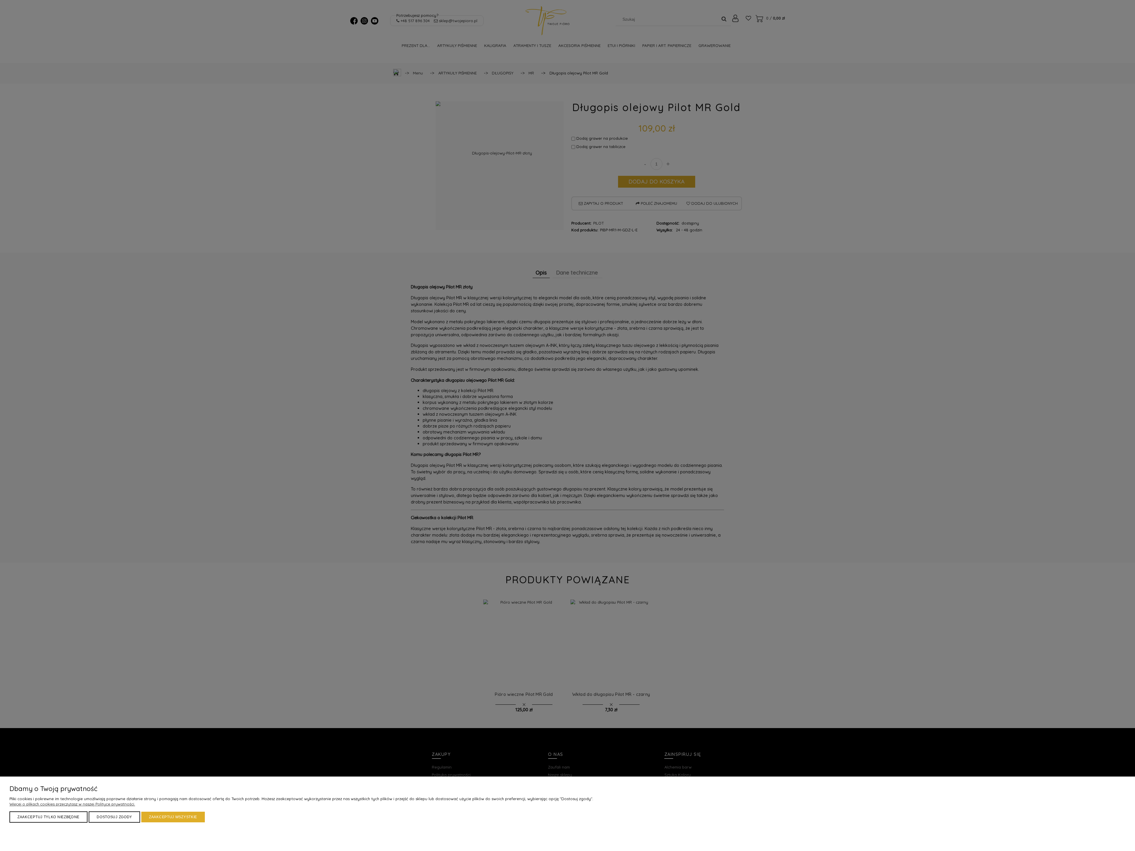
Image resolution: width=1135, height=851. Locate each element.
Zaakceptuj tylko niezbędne (48, 817)
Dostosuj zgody (114, 817)
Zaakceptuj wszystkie (173, 817)
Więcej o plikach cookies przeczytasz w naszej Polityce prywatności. (72, 804)
